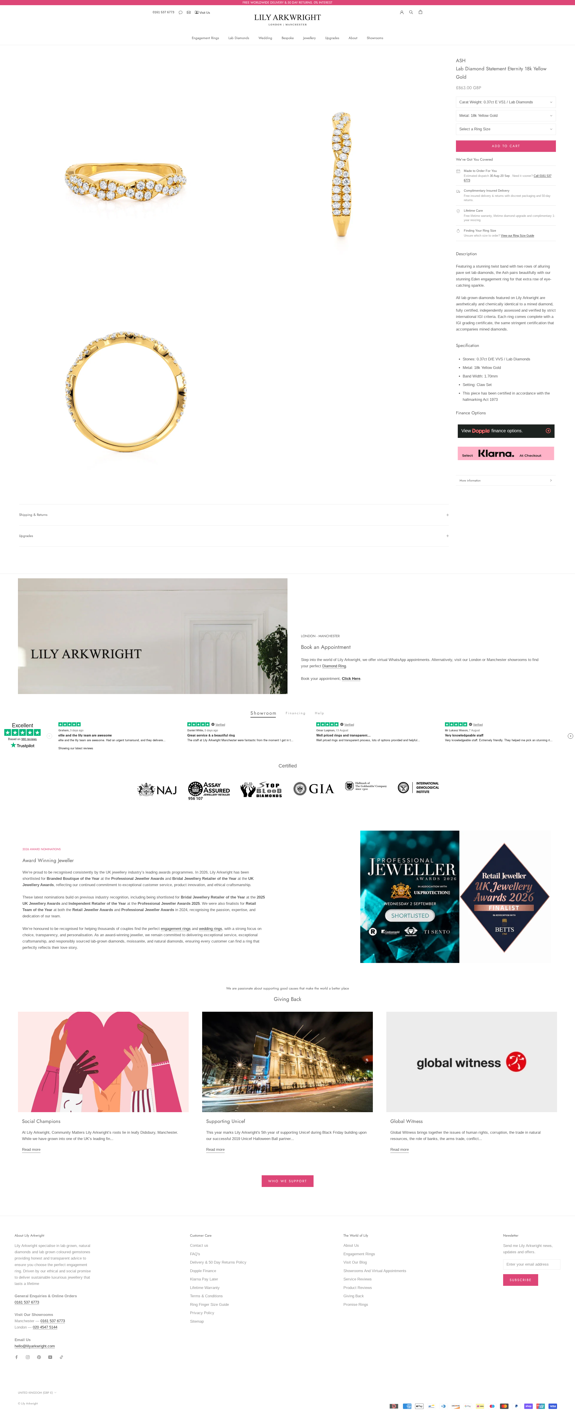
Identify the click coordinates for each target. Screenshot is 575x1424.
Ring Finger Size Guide (209, 1304)
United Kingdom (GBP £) (35, 1393)
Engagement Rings (205, 37)
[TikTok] (61, 1357)
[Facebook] (16, 1357)
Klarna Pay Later (204, 1279)
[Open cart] (420, 12)
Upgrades (332, 37)
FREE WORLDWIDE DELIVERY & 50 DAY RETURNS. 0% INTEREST (287, 2)
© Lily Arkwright (28, 1403)
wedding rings (210, 929)
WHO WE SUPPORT (287, 1181)
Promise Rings (355, 1304)
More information (470, 480)
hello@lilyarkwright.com (35, 1346)
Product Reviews (357, 1288)
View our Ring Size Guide (517, 235)
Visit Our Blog (355, 1262)
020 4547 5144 (45, 1327)
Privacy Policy (202, 1313)
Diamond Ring (334, 666)
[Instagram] (28, 1357)
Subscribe (521, 1280)
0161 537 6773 (163, 12)
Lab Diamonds (238, 37)
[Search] (411, 12)
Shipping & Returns (33, 514)
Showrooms (375, 37)
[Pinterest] (39, 1357)
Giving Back (353, 1296)
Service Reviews (357, 1279)
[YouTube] (50, 1357)
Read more (31, 1149)
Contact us (199, 1245)
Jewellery (309, 37)
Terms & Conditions (206, 1296)
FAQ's (195, 1254)
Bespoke (288, 37)
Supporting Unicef (225, 1121)
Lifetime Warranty (205, 1288)
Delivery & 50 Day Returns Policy (218, 1262)
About (353, 37)
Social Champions (41, 1121)
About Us (351, 1245)
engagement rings (176, 929)
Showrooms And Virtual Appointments (374, 1271)
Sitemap (197, 1321)
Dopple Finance (203, 1271)
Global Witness (406, 1121)
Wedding (265, 37)
